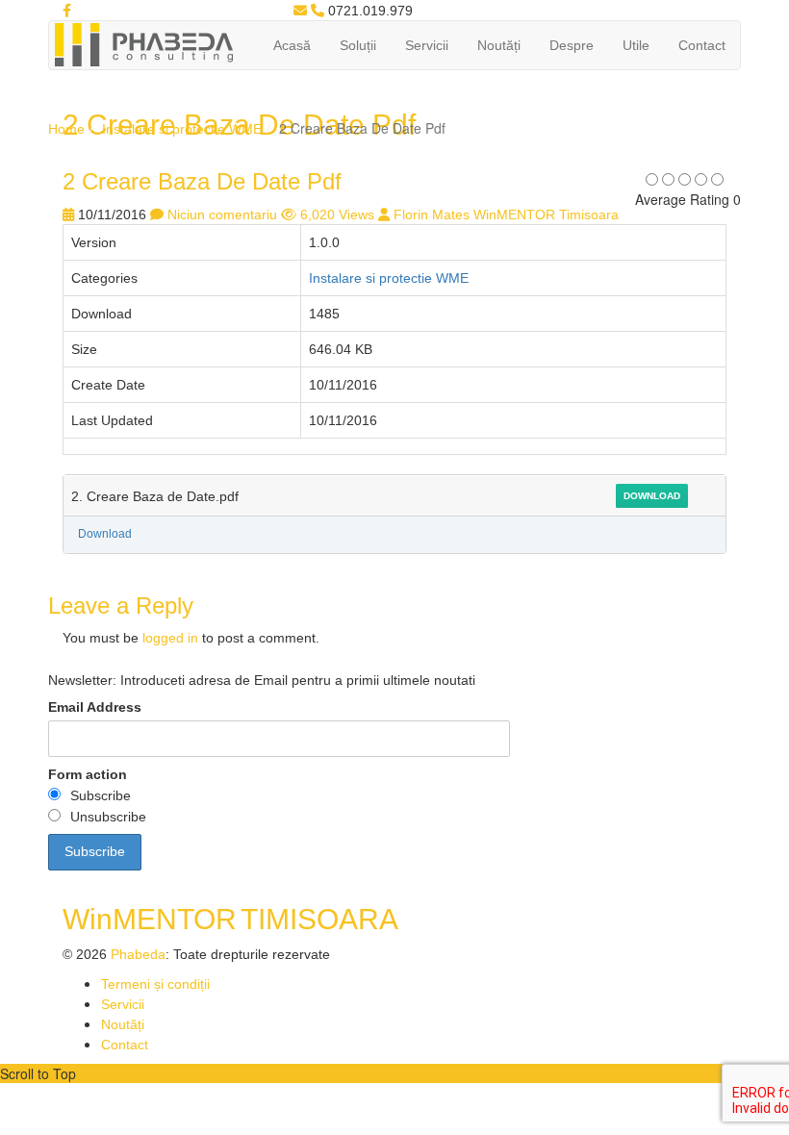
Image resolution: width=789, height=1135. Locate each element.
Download (652, 496)
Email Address (94, 707)
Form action (87, 774)
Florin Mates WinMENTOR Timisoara (506, 214)
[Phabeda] (143, 43)
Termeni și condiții (155, 984)
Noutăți (499, 45)
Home (66, 129)
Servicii (426, 45)
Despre (571, 45)
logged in (170, 637)
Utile (636, 45)
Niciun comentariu (222, 214)
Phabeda (138, 954)
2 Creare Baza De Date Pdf (202, 181)
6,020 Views (337, 214)
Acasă (292, 45)
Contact (701, 45)
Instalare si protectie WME (182, 129)
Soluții (358, 45)
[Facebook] (67, 10)
